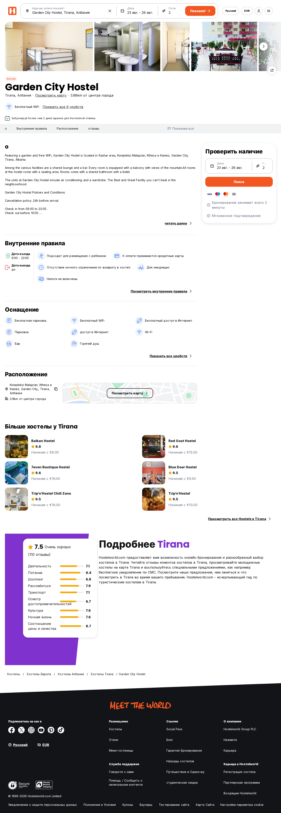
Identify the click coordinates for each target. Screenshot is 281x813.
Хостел (11, 78)
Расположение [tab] (67, 128)
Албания (24, 95)
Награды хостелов (180, 761)
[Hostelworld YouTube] (41, 730)
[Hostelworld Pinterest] (51, 730)
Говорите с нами (121, 772)
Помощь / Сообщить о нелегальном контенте (126, 782)
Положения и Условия (100, 804)
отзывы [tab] (93, 128)
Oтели (113, 740)
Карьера (230, 750)
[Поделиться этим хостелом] (272, 70)
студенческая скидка (182, 782)
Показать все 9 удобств (63, 107)
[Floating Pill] (263, 46)
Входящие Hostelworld (240, 793)
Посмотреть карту (50, 95)
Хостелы (115, 729)
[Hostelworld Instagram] (31, 730)
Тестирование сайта (174, 804)
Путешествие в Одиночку (185, 772)
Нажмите (230, 740)
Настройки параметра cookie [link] (242, 804)
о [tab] (6, 128)
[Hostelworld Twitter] (21, 730)
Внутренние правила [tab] (32, 128)
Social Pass (174, 729)
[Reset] (110, 11)
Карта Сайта (205, 804)
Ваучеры (146, 804)
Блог (169, 740)
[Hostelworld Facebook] (11, 730)
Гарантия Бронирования (184, 750)
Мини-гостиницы (121, 750)
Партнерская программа (242, 782)
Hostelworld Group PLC (240, 729)
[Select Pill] (259, 11)
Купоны (127, 804)
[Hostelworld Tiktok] (61, 730)
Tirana (10, 95)
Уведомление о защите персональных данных (42, 804)
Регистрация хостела (239, 772)
